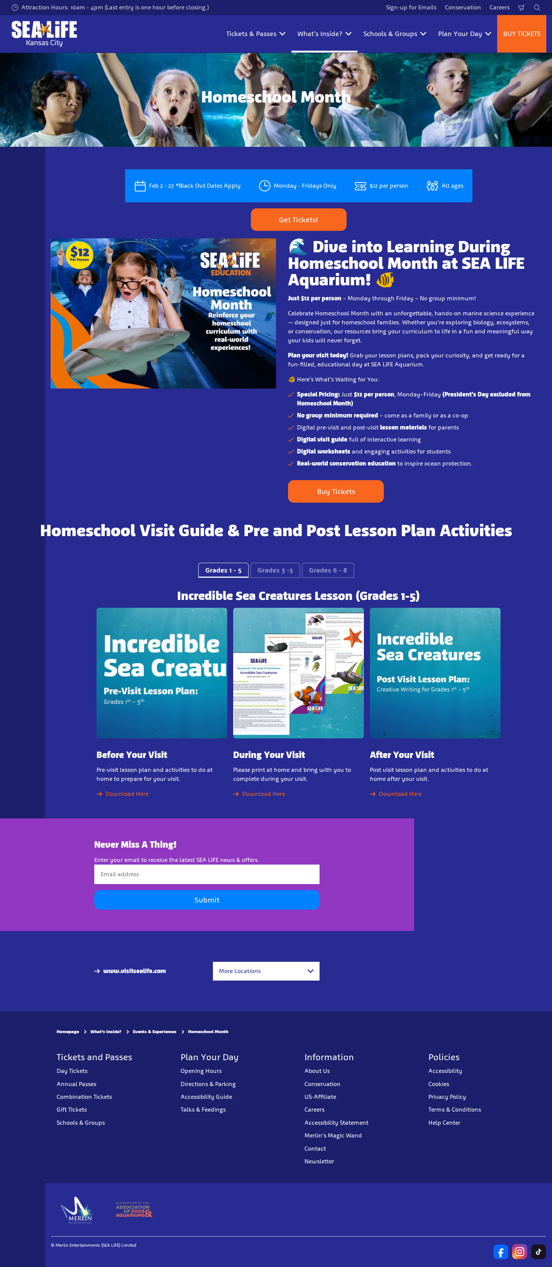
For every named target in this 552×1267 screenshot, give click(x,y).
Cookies (438, 1083)
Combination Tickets (84, 1096)
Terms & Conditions (454, 1109)
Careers (500, 7)
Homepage (68, 1031)
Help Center (444, 1122)
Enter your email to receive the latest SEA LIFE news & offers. (176, 859)
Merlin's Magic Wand (333, 1135)
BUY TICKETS (521, 34)
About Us (317, 1070)
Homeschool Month (208, 1031)
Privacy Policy (447, 1096)
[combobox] (266, 971)
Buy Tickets (336, 491)
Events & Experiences (154, 1031)
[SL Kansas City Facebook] (500, 1251)
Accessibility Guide (206, 1096)
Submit (207, 899)
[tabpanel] (276, 700)
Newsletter (319, 1161)
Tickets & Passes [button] (251, 34)
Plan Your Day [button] (460, 34)
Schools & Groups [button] (390, 34)
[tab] (223, 570)
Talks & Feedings (203, 1109)
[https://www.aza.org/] (134, 1209)
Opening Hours (201, 1070)
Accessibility (445, 1070)
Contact (315, 1148)
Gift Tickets (72, 1109)
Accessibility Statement (336, 1122)
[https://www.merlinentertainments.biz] (77, 1209)
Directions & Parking (208, 1083)
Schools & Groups (81, 1122)
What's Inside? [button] (319, 34)
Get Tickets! (298, 219)
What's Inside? (105, 1031)
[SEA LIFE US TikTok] (538, 1251)
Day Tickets (72, 1070)
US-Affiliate (320, 1096)
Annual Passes (76, 1083)
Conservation (463, 7)
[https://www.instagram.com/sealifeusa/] (519, 1251)
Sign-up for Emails (411, 7)
